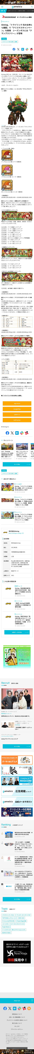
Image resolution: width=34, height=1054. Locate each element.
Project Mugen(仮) (21, 921)
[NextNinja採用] (17, 952)
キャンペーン (5, 21)
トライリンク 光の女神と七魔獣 (9, 41)
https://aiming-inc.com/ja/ (15, 533)
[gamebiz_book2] (17, 656)
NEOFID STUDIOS (6, 932)
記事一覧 (3, 10)
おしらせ (17, 1026)
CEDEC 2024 (21, 918)
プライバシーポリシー (17, 1029)
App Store (17, 403)
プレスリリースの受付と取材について (17, 1020)
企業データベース (12, 10)
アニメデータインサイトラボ (23, 915)
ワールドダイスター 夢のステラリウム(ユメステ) (13, 929)
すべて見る (17, 464)
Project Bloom (6, 927)
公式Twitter (17, 420)
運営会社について (17, 1014)
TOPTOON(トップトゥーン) (9, 918)
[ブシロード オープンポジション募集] (17, 16)
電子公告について (17, 1023)
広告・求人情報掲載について (17, 1017)
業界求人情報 (22, 10)
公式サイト (17, 414)
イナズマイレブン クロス (8, 915)
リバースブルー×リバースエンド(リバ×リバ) (13, 924)
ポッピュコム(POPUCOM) (8, 921)
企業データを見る (17, 632)
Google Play (17, 409)
